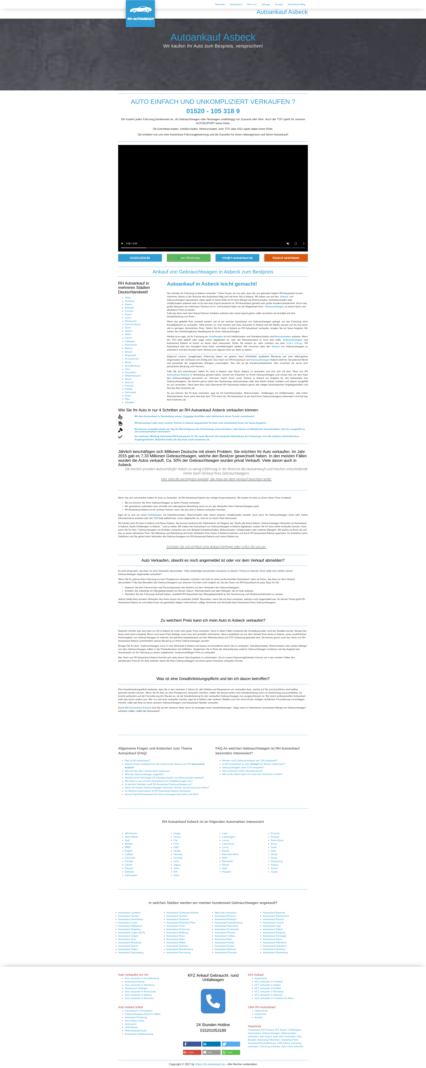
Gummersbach (132, 324)
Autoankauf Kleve (175, 936)
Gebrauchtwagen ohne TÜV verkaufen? (243, 767)
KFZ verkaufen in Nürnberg (269, 991)
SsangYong (277, 861)
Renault (275, 836)
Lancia (225, 840)
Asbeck (128, 304)
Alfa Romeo (131, 833)
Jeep (176, 868)
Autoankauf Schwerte (177, 919)
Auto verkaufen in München (139, 998)
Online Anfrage (294, 343)
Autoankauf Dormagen (275, 936)
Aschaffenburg (132, 365)
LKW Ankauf (131, 1027)
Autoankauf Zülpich (128, 936)
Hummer (178, 854)
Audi (127, 840)
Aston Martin (131, 836)
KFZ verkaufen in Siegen (268, 985)
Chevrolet (130, 857)
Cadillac (129, 854)
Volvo (176, 875)
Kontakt (279, 4)
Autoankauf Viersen (128, 916)
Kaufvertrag (207, 429)
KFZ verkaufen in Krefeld (268, 988)
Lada (224, 833)
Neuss (128, 379)
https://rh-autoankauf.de (210, 1064)
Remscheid (131, 344)
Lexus (225, 847)
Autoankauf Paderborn (275, 945)
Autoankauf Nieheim (225, 949)
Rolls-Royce (277, 840)
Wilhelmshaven (133, 375)
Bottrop (128, 348)
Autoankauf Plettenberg (275, 952)
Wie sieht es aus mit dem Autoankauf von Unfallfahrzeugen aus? (159, 781)
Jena (127, 369)
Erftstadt (129, 307)
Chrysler (129, 861)
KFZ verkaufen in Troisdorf (269, 981)
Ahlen (128, 297)
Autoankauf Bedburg (177, 932)
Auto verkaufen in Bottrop (138, 995)
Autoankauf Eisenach (226, 952)
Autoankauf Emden (225, 945)
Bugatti (128, 850)
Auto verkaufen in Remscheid (140, 991)
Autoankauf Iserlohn (177, 916)
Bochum (129, 382)
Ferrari (177, 836)
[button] (192, 1044)
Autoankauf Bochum (225, 916)
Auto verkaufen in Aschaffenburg (142, 978)
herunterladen (272, 429)
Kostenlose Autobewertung (139, 1034)
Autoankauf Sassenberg (130, 952)
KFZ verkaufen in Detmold (268, 995)
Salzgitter (130, 402)
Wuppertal (130, 355)
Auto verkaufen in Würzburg (139, 985)
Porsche (275, 833)
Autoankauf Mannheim (226, 926)
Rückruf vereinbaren (286, 257)
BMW (127, 847)
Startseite (220, 4)
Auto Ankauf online (134, 1020)
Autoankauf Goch (175, 926)
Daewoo (129, 868)
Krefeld (128, 389)
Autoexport (130, 1024)
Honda (177, 850)
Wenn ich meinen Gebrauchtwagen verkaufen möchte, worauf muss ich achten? (167, 787)
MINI (224, 857)
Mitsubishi (227, 861)
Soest (128, 327)
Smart (274, 857)
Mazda (225, 850)
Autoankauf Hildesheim (130, 926)
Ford (176, 843)
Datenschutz (261, 1010)
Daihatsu (129, 871)
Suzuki (274, 868)
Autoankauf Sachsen (177, 945)
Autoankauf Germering (178, 952)
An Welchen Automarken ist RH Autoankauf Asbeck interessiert (158, 791)
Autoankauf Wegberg (129, 929)
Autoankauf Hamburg (274, 949)
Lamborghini (228, 836)
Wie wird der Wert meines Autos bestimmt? (147, 771)
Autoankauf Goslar (224, 942)
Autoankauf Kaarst (128, 945)
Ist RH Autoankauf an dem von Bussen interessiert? (253, 764)
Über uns (252, 4)
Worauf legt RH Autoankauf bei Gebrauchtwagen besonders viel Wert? (162, 794)
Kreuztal (129, 385)
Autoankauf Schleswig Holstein (182, 912)
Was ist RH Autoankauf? (137, 760)
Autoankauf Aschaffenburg (228, 922)
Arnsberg (129, 301)
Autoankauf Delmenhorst (276, 916)
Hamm (128, 337)
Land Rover (228, 843)
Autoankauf (236, 4)
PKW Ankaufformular (136, 1030)
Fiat (176, 840)
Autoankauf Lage (272, 926)
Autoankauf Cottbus (225, 936)
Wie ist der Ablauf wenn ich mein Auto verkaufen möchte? (252, 774)
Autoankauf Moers (272, 939)
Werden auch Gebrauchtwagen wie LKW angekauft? (249, 760)
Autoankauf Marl (223, 939)
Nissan (225, 864)
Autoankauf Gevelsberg (130, 919)
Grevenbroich (132, 358)
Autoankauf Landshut (129, 912)
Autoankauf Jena (127, 939)
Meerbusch (131, 321)
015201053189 (140, 257)
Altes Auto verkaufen (225, 912)
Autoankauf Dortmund (178, 929)
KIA (175, 871)
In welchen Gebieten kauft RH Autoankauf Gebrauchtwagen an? (158, 784)
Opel (224, 868)
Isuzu (176, 861)
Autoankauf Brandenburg (179, 949)
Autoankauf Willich (176, 942)
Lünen (128, 317)
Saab (273, 847)
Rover (274, 843)
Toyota (274, 871)
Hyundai (178, 857)
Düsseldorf (130, 372)
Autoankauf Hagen (128, 949)
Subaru (275, 864)
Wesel (128, 362)
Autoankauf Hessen (225, 932)
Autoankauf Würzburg (129, 942)
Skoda (274, 854)
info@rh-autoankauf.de (237, 257)
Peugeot (226, 871)
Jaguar (177, 864)
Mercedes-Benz (230, 854)
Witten (128, 334)
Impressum (260, 1014)
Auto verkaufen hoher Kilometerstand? (242, 770)
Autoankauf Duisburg (274, 932)
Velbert (128, 331)
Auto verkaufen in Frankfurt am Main (274, 998)
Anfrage (266, 4)
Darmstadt (130, 392)
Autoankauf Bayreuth (274, 912)
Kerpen (128, 351)
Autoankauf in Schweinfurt (138, 1010)
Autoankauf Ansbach (225, 919)
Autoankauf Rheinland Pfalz (181, 922)
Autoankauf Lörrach (273, 922)
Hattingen (130, 341)
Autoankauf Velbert (273, 929)
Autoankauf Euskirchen (227, 929)
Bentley (129, 843)
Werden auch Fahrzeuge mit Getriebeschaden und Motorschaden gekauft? (164, 777)
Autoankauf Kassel (134, 981)
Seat (273, 850)
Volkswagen (131, 875)
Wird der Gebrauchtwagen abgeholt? (144, 774)
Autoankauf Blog (296, 4)
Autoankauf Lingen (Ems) (131, 932)
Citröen (128, 864)
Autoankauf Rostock (273, 919)
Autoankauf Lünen (127, 922)
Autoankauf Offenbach (275, 942)
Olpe (127, 399)
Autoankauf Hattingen (136, 988)
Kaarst (128, 314)
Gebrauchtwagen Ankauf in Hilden (143, 1014)
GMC (176, 847)
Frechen (129, 311)
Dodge (177, 833)
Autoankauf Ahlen (175, 939)
